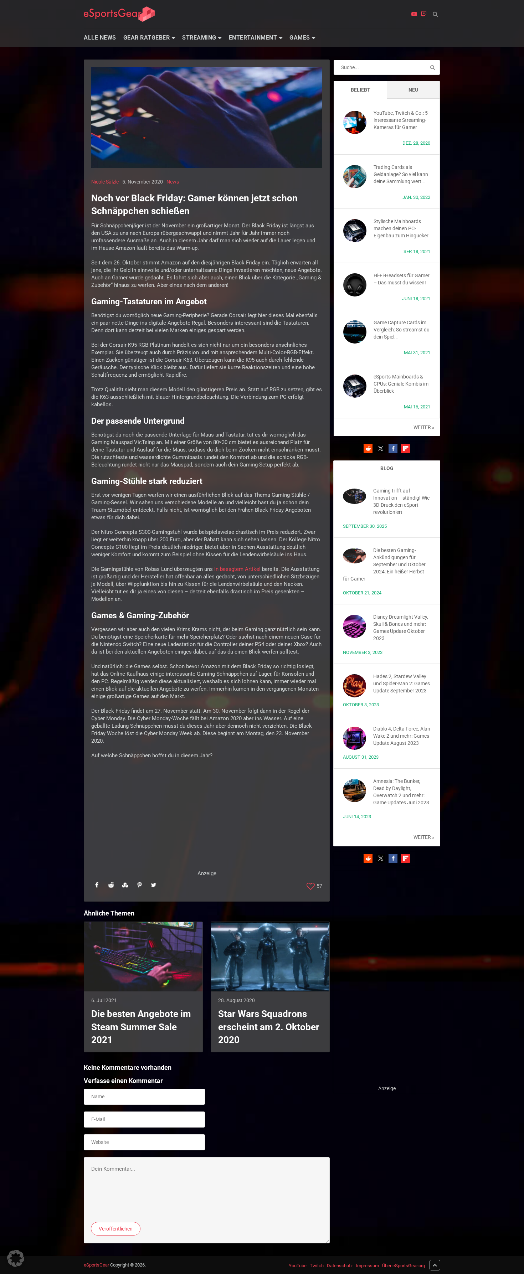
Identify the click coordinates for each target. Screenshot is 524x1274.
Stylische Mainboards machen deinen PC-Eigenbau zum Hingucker (401, 228)
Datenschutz (340, 1265)
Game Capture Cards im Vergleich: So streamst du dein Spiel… (402, 330)
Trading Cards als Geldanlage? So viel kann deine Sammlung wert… (401, 174)
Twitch (317, 1265)
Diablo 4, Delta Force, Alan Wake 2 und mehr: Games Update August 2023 (401, 736)
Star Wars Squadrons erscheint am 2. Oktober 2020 (268, 1027)
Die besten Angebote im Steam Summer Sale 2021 (141, 1027)
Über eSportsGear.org (403, 1265)
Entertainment (253, 37)
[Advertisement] (206, 820)
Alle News (100, 37)
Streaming (199, 37)
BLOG (387, 468)
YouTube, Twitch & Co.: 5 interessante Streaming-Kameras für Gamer (401, 120)
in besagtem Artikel (237, 569)
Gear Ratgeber (146, 37)
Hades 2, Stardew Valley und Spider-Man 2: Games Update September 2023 (401, 683)
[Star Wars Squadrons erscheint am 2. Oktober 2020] (270, 957)
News (172, 182)
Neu (413, 90)
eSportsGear (96, 1265)
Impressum (367, 1265)
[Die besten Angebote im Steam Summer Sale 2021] (143, 957)
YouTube (298, 1265)
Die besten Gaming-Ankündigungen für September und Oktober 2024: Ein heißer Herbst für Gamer (384, 564)
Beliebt (360, 90)
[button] (368, 448)
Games (299, 37)
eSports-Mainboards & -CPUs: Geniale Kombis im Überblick (401, 384)
